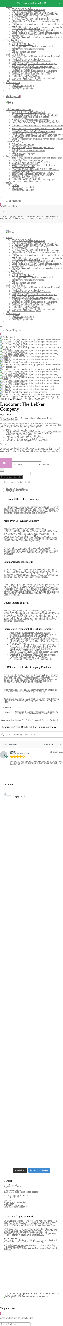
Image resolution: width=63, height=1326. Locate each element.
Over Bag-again (13, 40)
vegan (50, 398)
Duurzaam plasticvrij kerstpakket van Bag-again (34, 78)
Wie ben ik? (17, 41)
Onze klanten (18, 53)
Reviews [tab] (10, 491)
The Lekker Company (32, 399)
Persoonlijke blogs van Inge (24, 75)
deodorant (4, 398)
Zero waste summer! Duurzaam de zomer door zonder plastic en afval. (37, 57)
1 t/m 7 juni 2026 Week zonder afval (28, 9)
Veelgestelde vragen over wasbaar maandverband (34, 71)
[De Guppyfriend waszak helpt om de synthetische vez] (31, 1085)
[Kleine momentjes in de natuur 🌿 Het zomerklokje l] (31, 1050)
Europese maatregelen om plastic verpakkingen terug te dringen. (37, 38)
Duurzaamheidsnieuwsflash (18, 8)
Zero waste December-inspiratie (26, 79)
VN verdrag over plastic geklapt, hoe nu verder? (34, 12)
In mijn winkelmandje (11, 477)
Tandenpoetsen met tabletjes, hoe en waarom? (33, 72)
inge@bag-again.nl (12, 1186)
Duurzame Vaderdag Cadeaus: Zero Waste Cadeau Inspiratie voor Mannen (35, 69)
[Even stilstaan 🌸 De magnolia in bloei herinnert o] (31, 956)
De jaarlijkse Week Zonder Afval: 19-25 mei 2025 (35, 14)
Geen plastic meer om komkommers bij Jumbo (33, 30)
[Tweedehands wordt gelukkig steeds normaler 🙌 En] (31, 935)
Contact (15, 84)
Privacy (7, 1201)
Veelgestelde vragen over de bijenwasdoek (31, 73)
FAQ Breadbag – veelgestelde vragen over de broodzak (33, 47)
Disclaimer (9, 1204)
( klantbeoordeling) (9, 419)
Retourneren (17, 87)
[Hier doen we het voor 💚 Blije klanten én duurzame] (31, 987)
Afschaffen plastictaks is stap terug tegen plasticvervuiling (30, 16)
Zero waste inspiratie (15, 54)
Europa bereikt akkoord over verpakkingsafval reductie (37, 33)
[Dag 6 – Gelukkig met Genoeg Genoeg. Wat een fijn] (31, 833)
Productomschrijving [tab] (15, 488)
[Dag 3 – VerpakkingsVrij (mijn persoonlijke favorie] (31, 895)
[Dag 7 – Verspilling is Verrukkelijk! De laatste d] (31, 813)
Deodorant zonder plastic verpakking (36, 396)
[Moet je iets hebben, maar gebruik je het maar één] (31, 917)
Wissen (45, 464)
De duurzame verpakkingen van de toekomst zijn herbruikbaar (34, 35)
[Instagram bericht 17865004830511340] (31, 1152)
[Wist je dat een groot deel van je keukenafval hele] (31, 1028)
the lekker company (38, 398)
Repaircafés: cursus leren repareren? (28, 11)
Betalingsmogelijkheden (23, 88)
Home (9, 108)
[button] (16, 482)
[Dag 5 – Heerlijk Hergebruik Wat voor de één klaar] (31, 855)
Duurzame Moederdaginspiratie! (27, 76)
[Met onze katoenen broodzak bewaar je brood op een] (31, 1105)
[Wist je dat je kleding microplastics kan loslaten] (31, 1128)
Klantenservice (13, 82)
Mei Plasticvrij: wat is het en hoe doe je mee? (32, 66)
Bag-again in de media (22, 44)
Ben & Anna (9, 700)
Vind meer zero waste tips (16, 1206)
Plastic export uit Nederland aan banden (30, 31)
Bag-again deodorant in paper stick (30, 701)
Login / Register (13, 201)
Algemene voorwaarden (15, 1202)
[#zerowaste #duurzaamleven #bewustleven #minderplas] (31, 972)
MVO (14, 50)
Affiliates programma (13, 1205)
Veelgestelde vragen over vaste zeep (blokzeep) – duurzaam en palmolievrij (34, 64)
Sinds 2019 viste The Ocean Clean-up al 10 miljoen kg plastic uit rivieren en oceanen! (37, 28)
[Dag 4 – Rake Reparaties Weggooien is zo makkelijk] (31, 875)
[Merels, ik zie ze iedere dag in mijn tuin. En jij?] (31, 1068)
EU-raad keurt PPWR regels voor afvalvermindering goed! (36, 22)
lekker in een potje (18, 398)
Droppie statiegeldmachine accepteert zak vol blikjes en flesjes (37, 25)
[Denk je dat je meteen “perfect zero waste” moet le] (31, 1007)
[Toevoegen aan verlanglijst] (2, 470)
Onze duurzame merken (23, 43)
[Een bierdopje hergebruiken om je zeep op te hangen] (31, 1160)
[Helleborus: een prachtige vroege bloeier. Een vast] (31, 1145)
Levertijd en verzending (23, 85)
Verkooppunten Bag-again (24, 52)
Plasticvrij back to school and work (28, 59)
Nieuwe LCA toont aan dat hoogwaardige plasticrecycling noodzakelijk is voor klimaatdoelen (35, 19)
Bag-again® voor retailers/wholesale (28, 49)
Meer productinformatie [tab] (17, 490)
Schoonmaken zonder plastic (25, 62)
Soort (6, 463)
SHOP (9, 81)
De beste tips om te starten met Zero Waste (31, 60)
